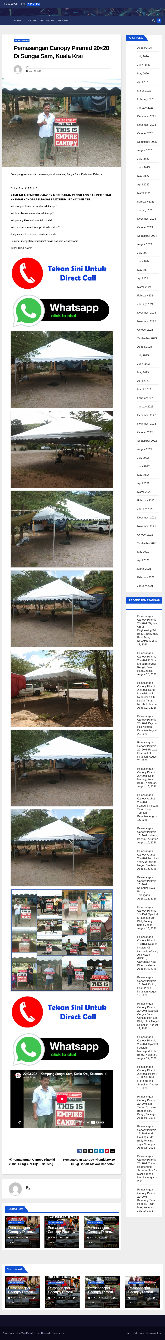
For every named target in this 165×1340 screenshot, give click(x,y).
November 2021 (146, 526)
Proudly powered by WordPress (17, 1333)
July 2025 (143, 159)
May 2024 (143, 270)
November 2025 (146, 124)
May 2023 (143, 372)
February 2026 (146, 99)
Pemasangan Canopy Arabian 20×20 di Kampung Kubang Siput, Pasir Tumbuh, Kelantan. (148, 806)
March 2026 (144, 90)
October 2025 (145, 133)
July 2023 (143, 355)
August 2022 (144, 449)
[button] (153, 20)
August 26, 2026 (61, 1298)
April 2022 (143, 483)
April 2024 (143, 278)
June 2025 (143, 167)
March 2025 (144, 193)
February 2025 (146, 201)
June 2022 (143, 466)
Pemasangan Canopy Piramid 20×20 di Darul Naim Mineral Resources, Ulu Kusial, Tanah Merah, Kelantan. (147, 694)
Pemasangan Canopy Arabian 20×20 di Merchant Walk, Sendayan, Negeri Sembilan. (148, 858)
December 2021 (146, 517)
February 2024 (146, 295)
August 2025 (144, 150)
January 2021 (145, 586)
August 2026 (144, 48)
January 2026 (145, 107)
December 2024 (146, 218)
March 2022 (144, 492)
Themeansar (58, 1333)
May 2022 (143, 475)
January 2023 (145, 406)
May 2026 (143, 73)
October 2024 (145, 227)
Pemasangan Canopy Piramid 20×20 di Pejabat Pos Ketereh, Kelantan (147, 723)
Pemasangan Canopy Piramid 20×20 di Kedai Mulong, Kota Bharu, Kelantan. (147, 775)
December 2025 (146, 116)
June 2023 (143, 364)
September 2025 (147, 141)
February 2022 (146, 500)
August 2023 (144, 346)
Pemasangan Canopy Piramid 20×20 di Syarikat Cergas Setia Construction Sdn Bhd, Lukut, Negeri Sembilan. (148, 1014)
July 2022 (143, 457)
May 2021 (143, 551)
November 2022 (146, 423)
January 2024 (145, 304)
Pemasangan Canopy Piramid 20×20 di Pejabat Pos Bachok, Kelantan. (147, 749)
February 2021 (146, 577)
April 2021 (143, 560)
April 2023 (143, 381)
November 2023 (146, 321)
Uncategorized (22, 40)
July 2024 (143, 253)
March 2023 (144, 389)
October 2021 (145, 534)
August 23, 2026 (141, 1298)
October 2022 (145, 432)
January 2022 (145, 509)
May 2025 (143, 176)
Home (17, 20)
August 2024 (144, 244)
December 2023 (146, 312)
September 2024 (147, 235)
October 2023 (145, 329)
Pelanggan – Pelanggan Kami (48, 20)
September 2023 (147, 338)
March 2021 (144, 568)
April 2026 (143, 82)
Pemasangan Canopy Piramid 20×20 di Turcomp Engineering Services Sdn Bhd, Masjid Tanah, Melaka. (148, 1167)
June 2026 (143, 65)
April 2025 (143, 184)
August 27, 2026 (20, 1298)
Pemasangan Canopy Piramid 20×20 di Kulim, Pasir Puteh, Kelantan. (146, 984)
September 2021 (147, 543)
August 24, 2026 (101, 1298)
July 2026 (143, 56)
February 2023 (146, 398)
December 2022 (146, 415)
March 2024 (144, 287)
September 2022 (147, 440)
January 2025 (145, 210)
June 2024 (143, 261)
